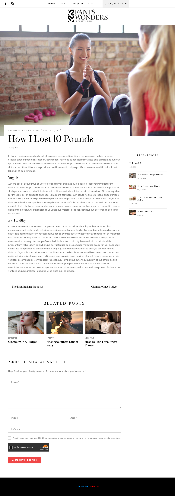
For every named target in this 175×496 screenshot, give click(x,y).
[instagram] (12, 3)
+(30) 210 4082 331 (117, 3)
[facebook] (5, 3)
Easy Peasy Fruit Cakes (148, 186)
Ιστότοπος (16, 429)
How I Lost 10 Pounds (50, 139)
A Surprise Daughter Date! (150, 174)
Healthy (48, 130)
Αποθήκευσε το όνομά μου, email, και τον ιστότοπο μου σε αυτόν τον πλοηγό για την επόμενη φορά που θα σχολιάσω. (66, 437)
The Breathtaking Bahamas (27, 287)
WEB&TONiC (95, 486)
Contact (93, 3)
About (64, 3)
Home (51, 3)
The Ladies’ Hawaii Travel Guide (149, 199)
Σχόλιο (15, 382)
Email (73, 417)
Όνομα (15, 417)
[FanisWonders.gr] (87, 20)
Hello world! (135, 163)
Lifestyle (34, 130)
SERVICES (78, 3)
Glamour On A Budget (104, 287)
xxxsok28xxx (16, 130)
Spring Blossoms (145, 211)
